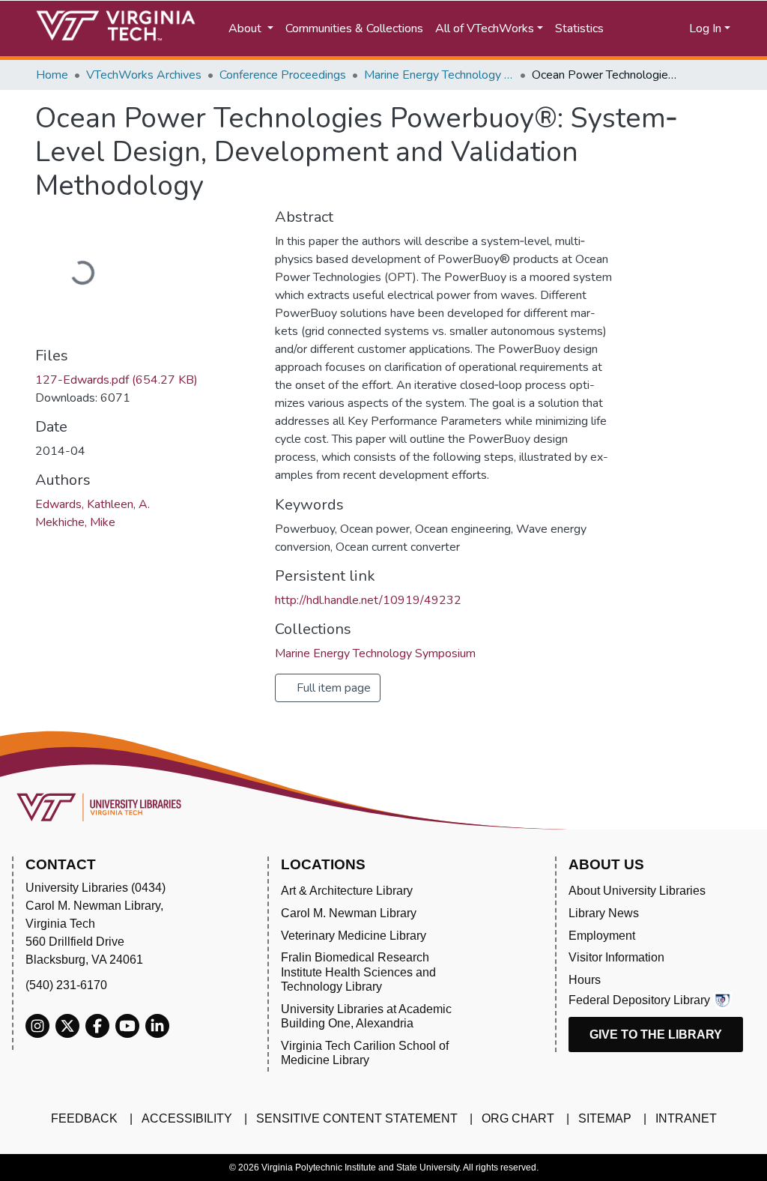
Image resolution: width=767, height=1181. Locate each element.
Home (52, 75)
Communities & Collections (354, 28)
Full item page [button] (332, 688)
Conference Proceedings (282, 75)
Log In (705, 28)
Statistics (579, 28)
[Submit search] (632, 28)
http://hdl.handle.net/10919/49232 (368, 600)
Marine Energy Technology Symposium (439, 75)
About (246, 28)
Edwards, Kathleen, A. (92, 504)
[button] (664, 28)
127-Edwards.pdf (116, 380)
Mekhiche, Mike (75, 522)
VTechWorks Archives (143, 75)
